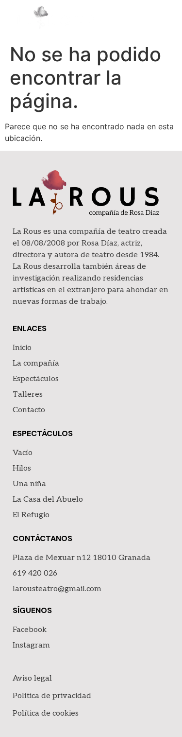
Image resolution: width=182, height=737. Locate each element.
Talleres (28, 394)
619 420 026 (35, 573)
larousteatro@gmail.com (57, 589)
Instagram (31, 645)
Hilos (22, 468)
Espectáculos (36, 379)
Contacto (29, 410)
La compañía (36, 363)
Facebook (30, 629)
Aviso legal (32, 678)
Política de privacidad (52, 696)
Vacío (23, 452)
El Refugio (31, 515)
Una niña (29, 484)
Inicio (22, 347)
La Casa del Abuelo (48, 499)
